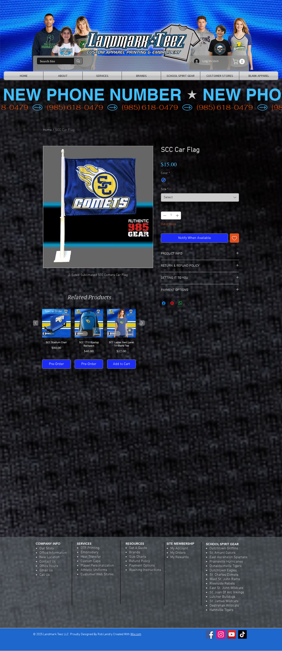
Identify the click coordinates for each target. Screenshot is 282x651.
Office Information (53, 553)
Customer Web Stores (97, 574)
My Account (179, 548)
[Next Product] (142, 323)
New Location (49, 557)
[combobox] (200, 197)
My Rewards (179, 557)
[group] (89, 339)
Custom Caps (91, 561)
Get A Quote (138, 548)
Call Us (44, 575)
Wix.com (135, 634)
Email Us (46, 570)
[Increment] (177, 215)
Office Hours (48, 566)
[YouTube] (231, 634)
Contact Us (47, 561)
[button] (239, 61)
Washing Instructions (145, 570)
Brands (134, 552)
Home (47, 130)
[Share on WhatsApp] (180, 303)
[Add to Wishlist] (234, 238)
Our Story (46, 548)
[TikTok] (242, 634)
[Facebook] (210, 634)
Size (164, 189)
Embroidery (89, 552)
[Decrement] (164, 215)
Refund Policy (139, 561)
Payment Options (142, 565)
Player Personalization (97, 565)
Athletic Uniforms (94, 570)
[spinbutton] (171, 215)
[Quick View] (89, 323)
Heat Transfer (91, 557)
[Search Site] (78, 61)
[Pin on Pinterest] (172, 303)
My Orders (178, 553)
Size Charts (137, 557)
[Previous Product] (35, 323)
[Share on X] (188, 303)
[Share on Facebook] (163, 303)
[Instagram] (221, 634)
